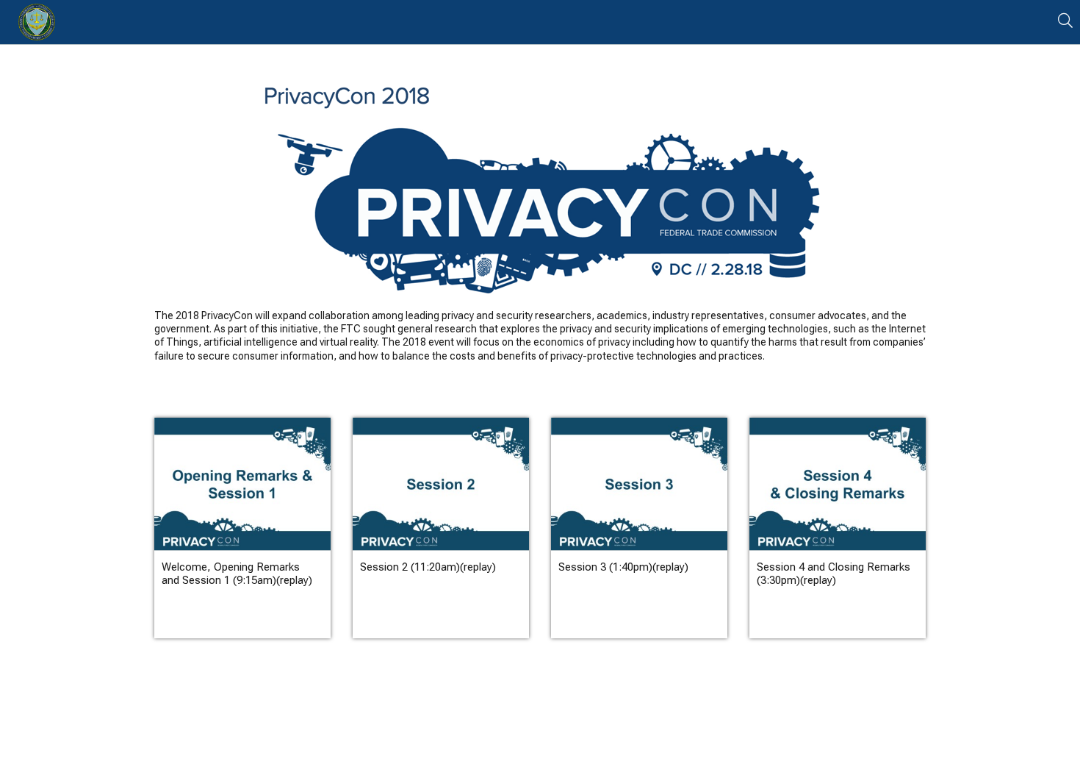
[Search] (1065, 21)
